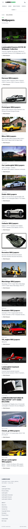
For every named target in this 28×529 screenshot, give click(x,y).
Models (4, 6)
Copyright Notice (6, 511)
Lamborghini (4, 492)
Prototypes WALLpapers (11, 107)
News (9, 6)
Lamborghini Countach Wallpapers (10, 368)
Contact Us (4, 509)
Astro (25, 526)
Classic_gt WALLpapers (11, 431)
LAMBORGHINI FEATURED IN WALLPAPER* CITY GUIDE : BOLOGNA (12, 400)
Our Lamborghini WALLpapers (13, 165)
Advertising (4, 507)
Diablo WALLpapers (9, 194)
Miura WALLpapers (9, 136)
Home (3, 14)
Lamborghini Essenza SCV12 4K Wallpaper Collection (14, 48)
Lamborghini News (6, 488)
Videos (24, 6)
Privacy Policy (5, 515)
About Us (4, 504)
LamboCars (6, 479)
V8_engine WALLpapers (11, 339)
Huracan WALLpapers (10, 78)
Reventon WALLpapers (10, 252)
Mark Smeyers (6, 55)
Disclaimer (4, 513)
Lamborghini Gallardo (7, 499)
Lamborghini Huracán (7, 497)
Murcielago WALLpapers (11, 281)
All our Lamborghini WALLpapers (9, 461)
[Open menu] (3, 2)
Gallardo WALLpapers (10, 223)
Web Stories (16, 6)
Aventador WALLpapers (11, 310)
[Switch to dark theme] (25, 2)
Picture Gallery (5, 490)
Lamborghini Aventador (7, 495)
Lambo (10, 2)
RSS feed (4, 521)
